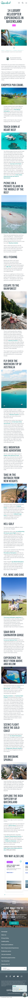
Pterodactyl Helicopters (10, 553)
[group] (14, 877)
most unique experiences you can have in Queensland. (13, 176)
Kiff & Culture (12, 825)
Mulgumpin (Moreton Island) (14, 748)
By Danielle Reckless (15, 57)
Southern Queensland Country (13, 836)
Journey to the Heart (15, 163)
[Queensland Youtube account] (18, 976)
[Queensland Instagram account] (6, 976)
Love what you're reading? (14, 909)
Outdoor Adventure (17, 50)
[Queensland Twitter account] (14, 976)
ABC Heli (8, 266)
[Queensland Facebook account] (10, 976)
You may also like (14, 855)
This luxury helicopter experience (13, 617)
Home (2, 50)
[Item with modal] (14, 38)
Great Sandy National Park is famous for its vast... (14, 869)
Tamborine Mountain (10, 841)
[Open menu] (26, 3)
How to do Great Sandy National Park (13, 866)
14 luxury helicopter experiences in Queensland (14, 15)
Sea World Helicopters (18, 561)
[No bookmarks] (19, 3)
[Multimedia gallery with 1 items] (14, 38)
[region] (14, 76)
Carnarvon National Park (10, 640)
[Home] (5, 3)
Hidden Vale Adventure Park (11, 455)
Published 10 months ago (16, 59)
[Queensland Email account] (21, 976)
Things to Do (9, 50)
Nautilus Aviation (13, 243)
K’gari (6, 839)
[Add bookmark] (14, 48)
